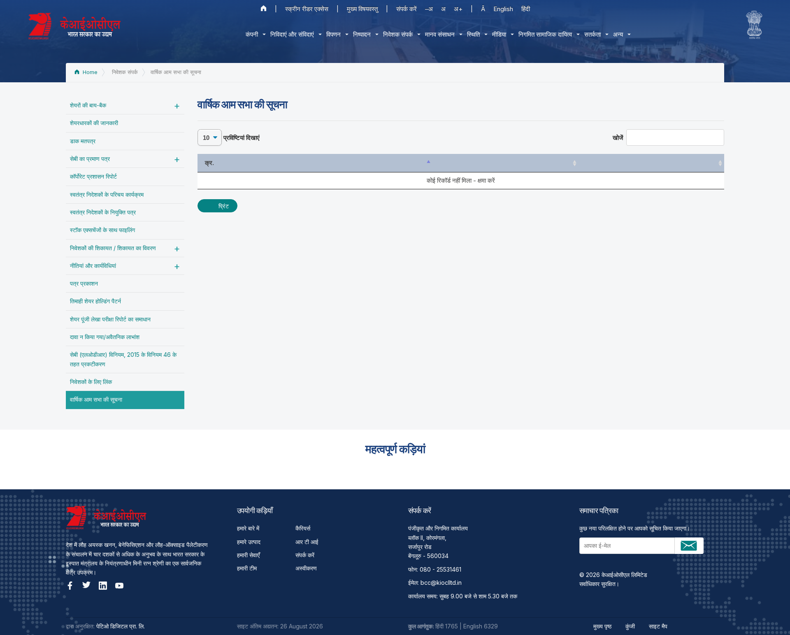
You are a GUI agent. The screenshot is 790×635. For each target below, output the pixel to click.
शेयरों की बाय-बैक (88, 105)
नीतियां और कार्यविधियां (93, 265)
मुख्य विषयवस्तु (362, 9)
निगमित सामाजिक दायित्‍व (545, 34)
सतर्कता (592, 34)
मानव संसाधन (440, 34)
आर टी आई (306, 541)
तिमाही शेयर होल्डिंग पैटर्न (95, 301)
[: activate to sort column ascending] (505, 163)
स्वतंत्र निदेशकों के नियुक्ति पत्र (103, 212)
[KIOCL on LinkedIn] (103, 586)
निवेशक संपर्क (398, 34)
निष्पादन (362, 34)
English (503, 9)
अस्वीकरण (306, 568)
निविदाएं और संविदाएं (292, 34)
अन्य (618, 34)
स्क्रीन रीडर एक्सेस (306, 9)
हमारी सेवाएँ (248, 554)
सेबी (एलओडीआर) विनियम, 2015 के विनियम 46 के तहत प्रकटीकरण (123, 359)
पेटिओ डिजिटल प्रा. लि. (120, 626)
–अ (429, 9)
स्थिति (473, 34)
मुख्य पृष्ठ (602, 626)
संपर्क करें (406, 9)
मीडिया (499, 34)
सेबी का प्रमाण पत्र (90, 158)
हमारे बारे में (248, 528)
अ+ (458, 9)
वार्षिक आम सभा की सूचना (96, 399)
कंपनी (252, 34)
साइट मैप (658, 626)
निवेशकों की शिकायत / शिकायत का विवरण (113, 247)
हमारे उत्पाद (248, 541)
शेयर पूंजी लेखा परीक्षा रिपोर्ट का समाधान (110, 319)
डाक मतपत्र (82, 140)
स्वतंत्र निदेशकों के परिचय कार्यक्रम (107, 194)
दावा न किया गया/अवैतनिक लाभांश (104, 336)
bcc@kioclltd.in (441, 582)
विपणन (333, 34)
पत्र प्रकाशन (84, 283)
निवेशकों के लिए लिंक (91, 381)
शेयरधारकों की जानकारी (94, 122)
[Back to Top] (769, 614)
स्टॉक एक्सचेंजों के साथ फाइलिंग (102, 229)
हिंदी (525, 9)
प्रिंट (223, 205)
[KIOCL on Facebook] (70, 586)
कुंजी (630, 626)
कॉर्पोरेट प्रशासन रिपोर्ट (93, 176)
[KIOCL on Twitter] (86, 586)
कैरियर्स (302, 528)
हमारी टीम (247, 568)
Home (89, 72)
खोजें (618, 138)
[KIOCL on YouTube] (119, 586)
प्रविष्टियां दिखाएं (241, 138)
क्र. (209, 163)
